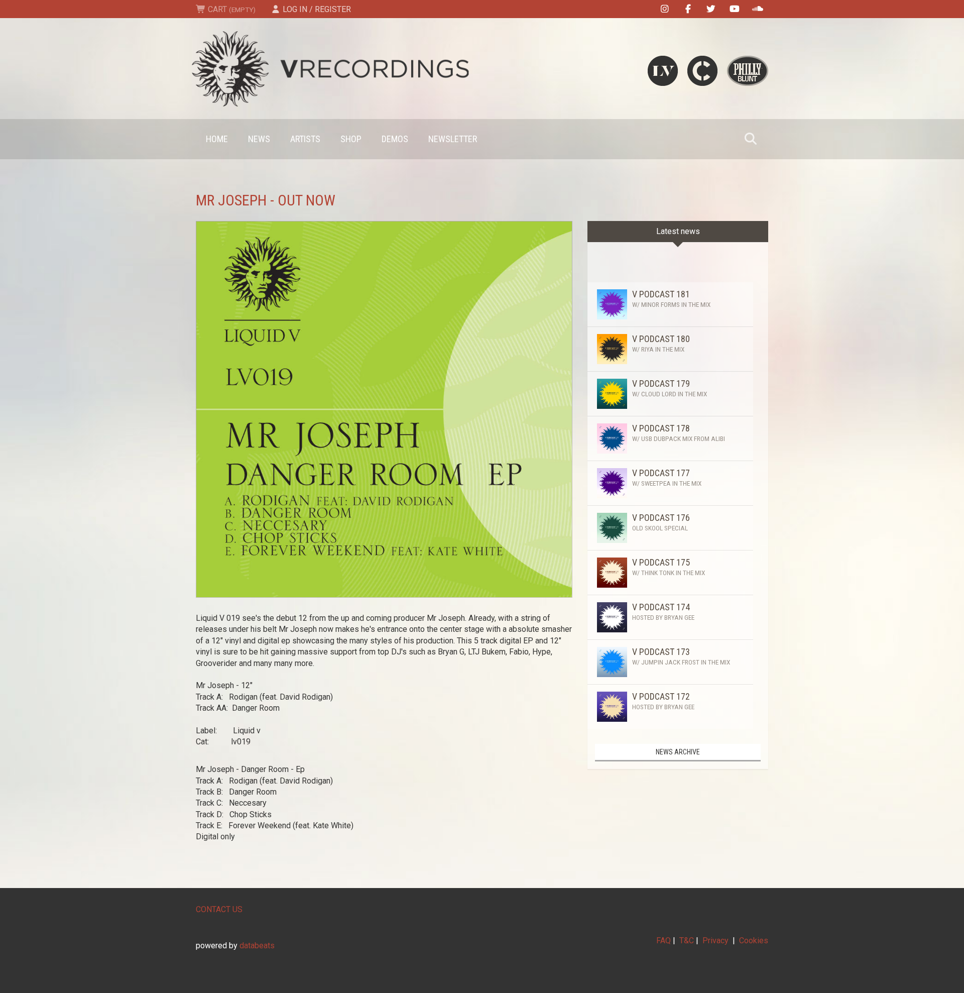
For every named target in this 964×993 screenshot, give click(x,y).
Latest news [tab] (678, 231)
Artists (305, 139)
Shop (351, 139)
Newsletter (452, 139)
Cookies (753, 940)
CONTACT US (219, 909)
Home (217, 139)
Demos (395, 139)
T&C (686, 940)
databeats (257, 945)
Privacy (715, 940)
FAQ (663, 940)
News (259, 139)
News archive (678, 752)
